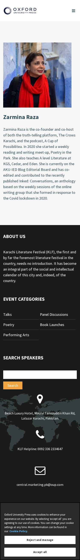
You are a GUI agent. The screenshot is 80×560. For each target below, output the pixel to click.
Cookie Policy (18, 531)
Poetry (8, 324)
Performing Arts (16, 334)
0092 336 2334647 (50, 449)
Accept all (40, 552)
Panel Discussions (54, 314)
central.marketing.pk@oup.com (40, 484)
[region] (40, 531)
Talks (7, 314)
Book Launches (52, 324)
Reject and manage (40, 540)
